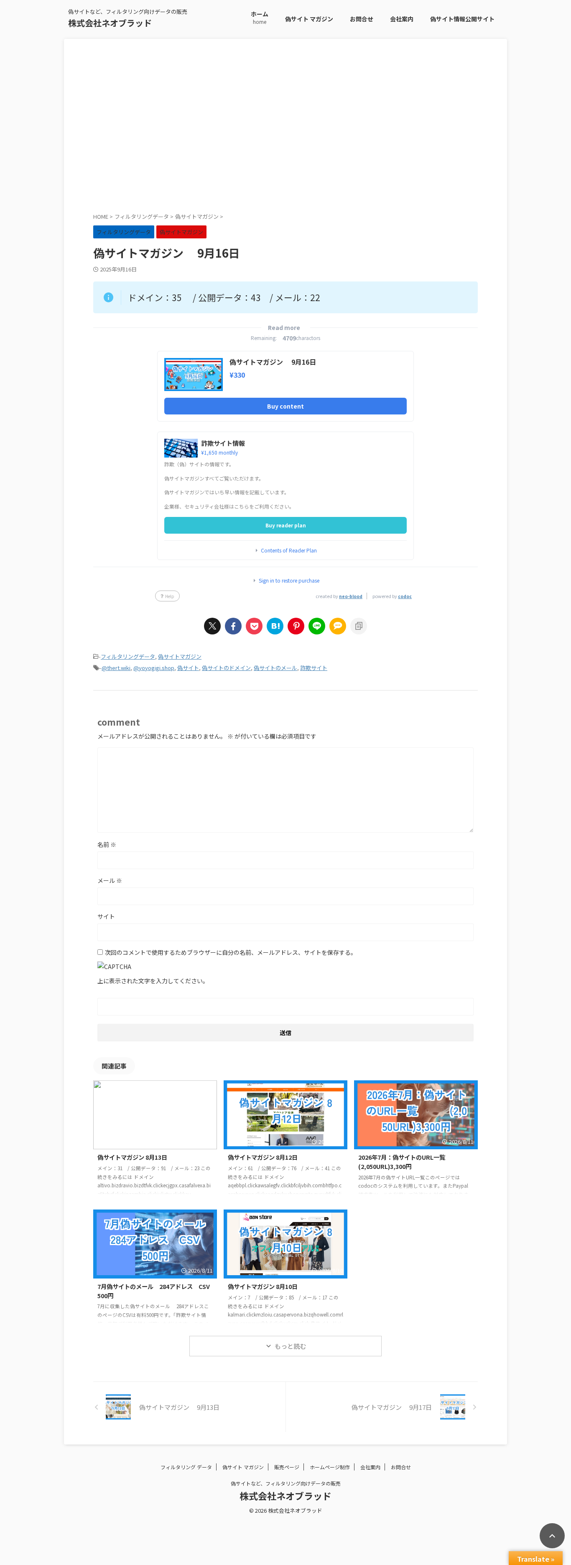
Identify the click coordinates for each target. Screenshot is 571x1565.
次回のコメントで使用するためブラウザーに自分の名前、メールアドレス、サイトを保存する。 (231, 952)
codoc (405, 596)
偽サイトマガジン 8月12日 (263, 1157)
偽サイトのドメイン (226, 668)
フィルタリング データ (186, 1466)
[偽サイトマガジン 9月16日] (275, 626)
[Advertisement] (285, 132)
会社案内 (401, 19)
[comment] (337, 626)
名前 (106, 844)
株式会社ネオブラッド (110, 23)
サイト (106, 916)
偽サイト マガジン (309, 19)
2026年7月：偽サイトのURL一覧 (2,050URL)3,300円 (410, 1162)
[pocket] (254, 626)
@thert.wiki (116, 668)
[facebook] (233, 626)
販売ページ (286, 1466)
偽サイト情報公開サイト (462, 19)
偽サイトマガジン (179, 656)
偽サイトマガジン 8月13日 (132, 1157)
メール (109, 880)
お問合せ (361, 19)
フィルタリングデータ (128, 656)
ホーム (259, 17)
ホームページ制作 (330, 1466)
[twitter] (212, 626)
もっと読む (290, 1346)
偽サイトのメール (275, 668)
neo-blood (350, 596)
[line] (316, 626)
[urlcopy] (358, 626)
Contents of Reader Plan (289, 550)
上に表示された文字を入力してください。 (153, 981)
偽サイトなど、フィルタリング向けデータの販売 (286, 1483)
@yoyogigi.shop (153, 668)
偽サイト (188, 668)
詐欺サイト (313, 668)
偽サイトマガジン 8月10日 (263, 1286)
